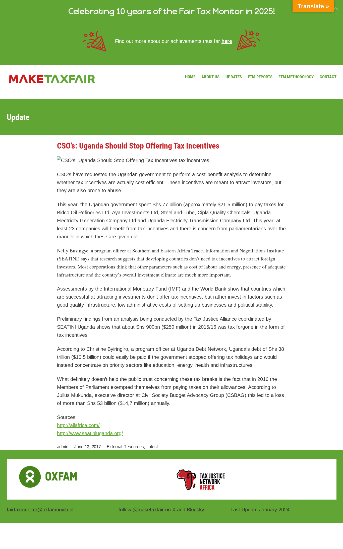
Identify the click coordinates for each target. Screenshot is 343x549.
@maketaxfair (148, 509)
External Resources (125, 446)
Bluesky (195, 509)
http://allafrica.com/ (78, 425)
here (226, 41)
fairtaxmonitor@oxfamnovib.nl (40, 509)
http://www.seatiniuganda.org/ (90, 433)
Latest (152, 446)
